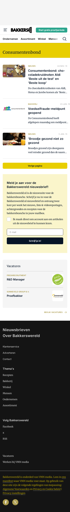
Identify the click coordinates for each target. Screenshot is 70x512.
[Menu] (5, 30)
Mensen (7, 393)
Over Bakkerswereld (21, 335)
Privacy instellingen (14, 493)
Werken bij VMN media (16, 461)
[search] (64, 39)
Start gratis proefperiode (52, 30)
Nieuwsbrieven (16, 330)
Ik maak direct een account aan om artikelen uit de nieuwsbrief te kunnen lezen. (38, 221)
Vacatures (8, 455)
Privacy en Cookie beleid (46, 489)
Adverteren (9, 352)
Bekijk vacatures (53, 312)
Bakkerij (8, 381)
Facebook (8, 426)
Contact (7, 359)
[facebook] (6, 502)
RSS (5, 438)
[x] (15, 502)
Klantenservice (11, 346)
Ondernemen (10, 399)
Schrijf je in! (35, 240)
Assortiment (10, 405)
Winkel (7, 387)
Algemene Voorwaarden (16, 489)
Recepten (8, 375)
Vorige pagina (35, 165)
